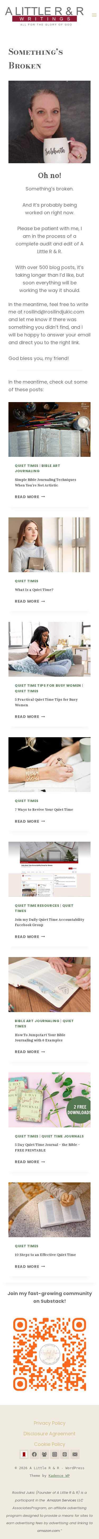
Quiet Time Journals (62, 1136)
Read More (29, 496)
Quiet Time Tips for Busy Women (48, 685)
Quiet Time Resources (37, 905)
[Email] (75, 1454)
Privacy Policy (49, 1423)
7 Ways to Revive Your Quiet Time (44, 809)
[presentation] (49, 429)
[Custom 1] (24, 1454)
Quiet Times (27, 465)
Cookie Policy (49, 1444)
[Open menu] (94, 15)
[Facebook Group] (44, 1454)
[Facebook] (34, 1454)
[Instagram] (54, 1454)
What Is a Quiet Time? (34, 590)
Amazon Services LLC (65, 1500)
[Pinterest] (64, 1454)
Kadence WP (59, 1476)
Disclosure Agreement (49, 1433)
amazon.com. (48, 1530)
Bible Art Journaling (37, 1021)
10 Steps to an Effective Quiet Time (45, 1255)
